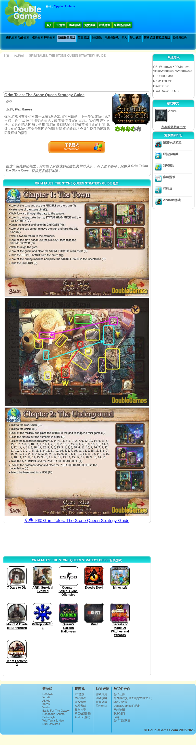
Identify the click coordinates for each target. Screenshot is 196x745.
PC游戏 (60, 25)
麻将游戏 (169, 177)
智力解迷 (135, 37)
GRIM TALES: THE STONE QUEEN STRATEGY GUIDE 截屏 (77, 183)
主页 (6, 56)
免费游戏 (89, 25)
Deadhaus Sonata (53, 713)
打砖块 (167, 188)
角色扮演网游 (83, 713)
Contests (101, 705)
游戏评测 (101, 694)
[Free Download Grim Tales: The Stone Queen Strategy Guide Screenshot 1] (77, 242)
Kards (46, 703)
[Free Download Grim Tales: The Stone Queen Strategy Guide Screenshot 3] (77, 461)
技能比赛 (80, 709)
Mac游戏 (75, 25)
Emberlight (48, 717)
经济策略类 (180, 37)
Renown (47, 694)
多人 (49, 25)
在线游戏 (104, 25)
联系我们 (119, 713)
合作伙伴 (119, 694)
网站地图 (119, 709)
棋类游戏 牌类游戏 (43, 37)
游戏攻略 (101, 698)
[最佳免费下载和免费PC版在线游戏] (23, 14)
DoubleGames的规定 (127, 705)
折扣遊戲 (101, 701)
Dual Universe (51, 723)
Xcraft (46, 697)
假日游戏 (83, 37)
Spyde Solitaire (64, 6)
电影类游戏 (112, 37)
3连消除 (97, 37)
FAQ (116, 716)
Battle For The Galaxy (56, 710)
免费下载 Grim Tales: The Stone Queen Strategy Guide (76, 520)
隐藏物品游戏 (122, 25)
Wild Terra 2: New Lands (53, 722)
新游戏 (47, 689)
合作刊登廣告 (122, 720)
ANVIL (46, 700)
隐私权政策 (121, 701)
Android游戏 (172, 200)
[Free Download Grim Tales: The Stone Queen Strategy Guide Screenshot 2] (77, 352)
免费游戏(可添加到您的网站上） (134, 698)
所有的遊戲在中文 (173, 127)
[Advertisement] (76, 74)
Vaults (46, 707)
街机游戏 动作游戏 (17, 37)
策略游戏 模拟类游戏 (157, 37)
